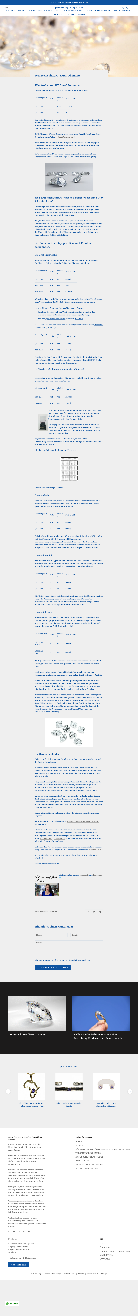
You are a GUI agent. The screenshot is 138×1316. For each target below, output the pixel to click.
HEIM (102, 1244)
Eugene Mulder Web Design (94, 1274)
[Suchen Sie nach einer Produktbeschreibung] (127, 8)
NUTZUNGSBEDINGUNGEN (89, 1165)
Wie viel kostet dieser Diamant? (28, 1034)
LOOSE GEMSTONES (123, 10)
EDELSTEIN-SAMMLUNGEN (98, 10)
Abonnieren (18, 1265)
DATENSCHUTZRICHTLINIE (89, 1157)
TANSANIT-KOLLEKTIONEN (40, 10)
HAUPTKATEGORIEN (15, 10)
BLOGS (71, 14)
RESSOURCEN (57, 14)
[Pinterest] (24, 1231)
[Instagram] (19, 1231)
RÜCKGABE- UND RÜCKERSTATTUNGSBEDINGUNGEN (102, 1149)
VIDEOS (79, 1145)
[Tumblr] (34, 1231)
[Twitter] (14, 1231)
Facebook (16, 1173)
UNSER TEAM (106, 1255)
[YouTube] (29, 1231)
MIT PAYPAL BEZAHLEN (87, 1168)
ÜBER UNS (105, 1247)
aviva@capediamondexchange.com (83, 821)
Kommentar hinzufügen (53, 967)
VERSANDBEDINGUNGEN (88, 1153)
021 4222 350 (46, 838)
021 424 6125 (59, 838)
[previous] (8, 1091)
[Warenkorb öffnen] (132, 8)
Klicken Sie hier (96, 850)
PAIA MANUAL (82, 1161)
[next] (129, 1091)
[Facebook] (9, 1231)
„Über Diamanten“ (65, 137)
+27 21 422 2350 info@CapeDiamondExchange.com (69, 2)
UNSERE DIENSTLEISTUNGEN (115, 1251)
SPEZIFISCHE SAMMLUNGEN (69, 10)
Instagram (97, 875)
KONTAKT (82, 14)
